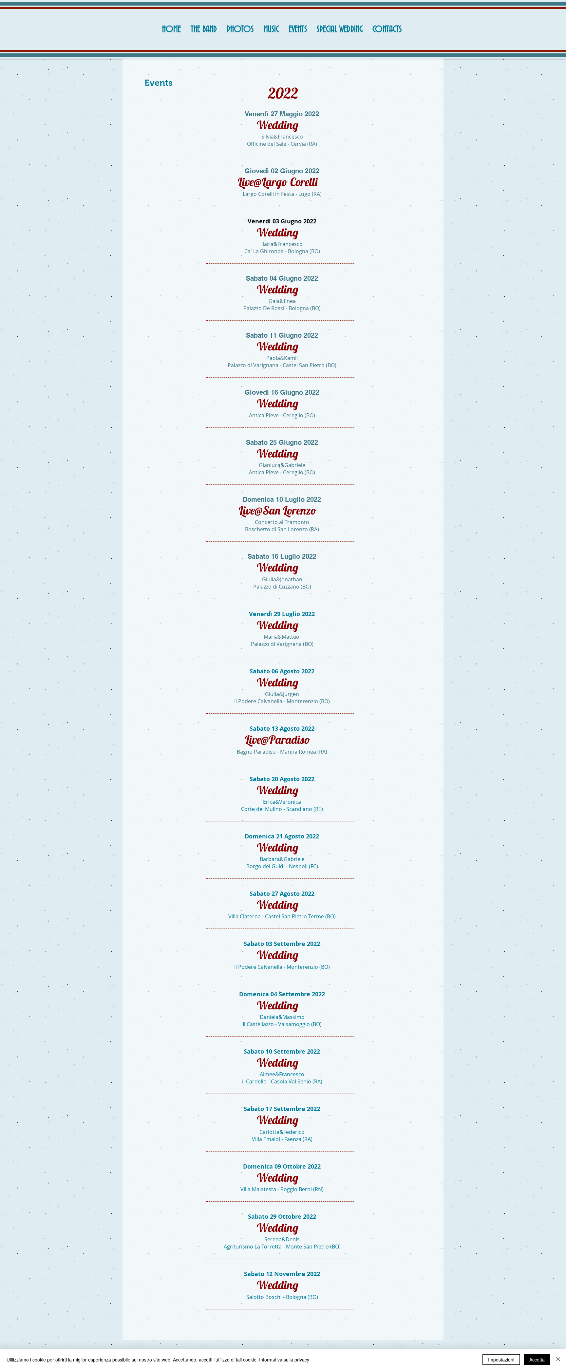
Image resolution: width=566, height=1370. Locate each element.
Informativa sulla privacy (284, 1359)
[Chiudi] (558, 1359)
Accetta (537, 1359)
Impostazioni (501, 1359)
